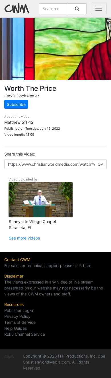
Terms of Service (20, 322)
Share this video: (19, 154)
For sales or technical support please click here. (48, 265)
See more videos (24, 238)
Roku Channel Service (24, 334)
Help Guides (15, 328)
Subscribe (16, 104)
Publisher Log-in (19, 310)
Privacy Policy (17, 316)
